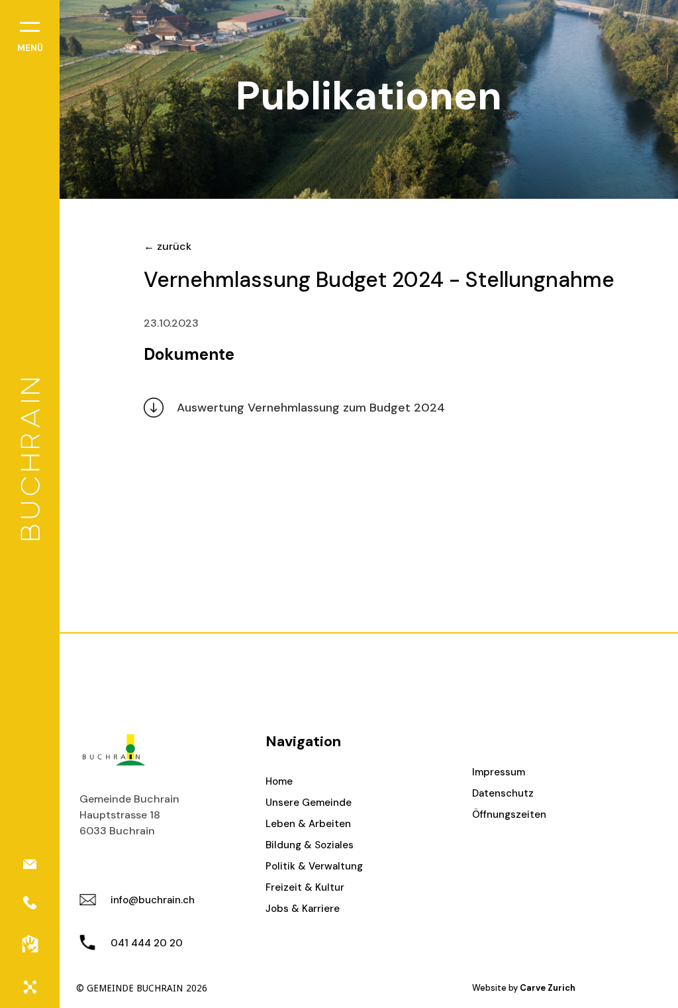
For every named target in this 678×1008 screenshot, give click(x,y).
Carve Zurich (547, 987)
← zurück (167, 246)
